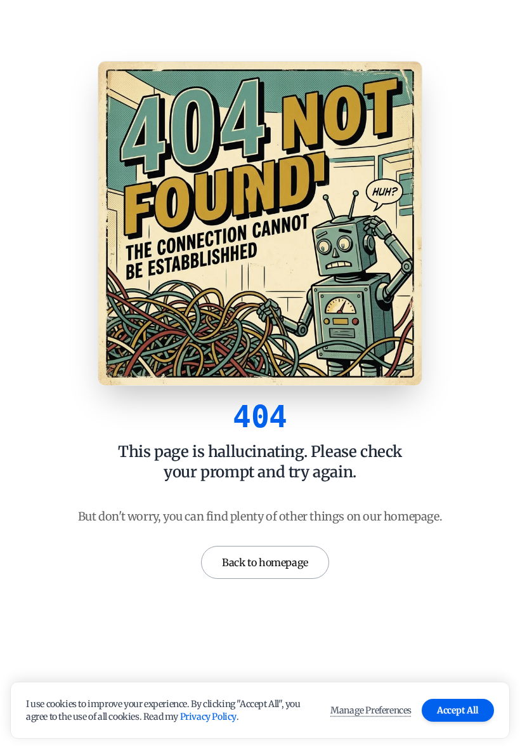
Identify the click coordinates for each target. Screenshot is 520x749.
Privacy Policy (208, 716)
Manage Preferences (371, 710)
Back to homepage (265, 562)
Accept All (458, 710)
